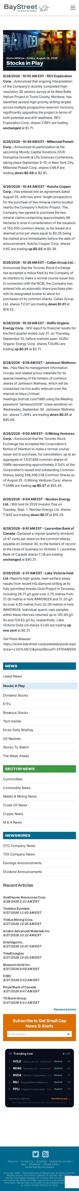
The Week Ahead (16, 756)
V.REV (46, 123)
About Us (13, 1161)
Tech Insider (12, 721)
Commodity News (16, 788)
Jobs (23, 1164)
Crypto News (13, 814)
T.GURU (54, 344)
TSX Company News (19, 854)
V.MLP (54, 168)
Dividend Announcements (22, 872)
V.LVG (44, 625)
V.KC (6, 249)
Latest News (12, 676)
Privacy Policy (51, 1164)
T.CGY (25, 304)
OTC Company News (19, 846)
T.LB (42, 554)
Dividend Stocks (15, 695)
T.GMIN (8, 485)
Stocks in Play (14, 686)
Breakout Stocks (15, 713)
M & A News (12, 822)
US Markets (12, 739)
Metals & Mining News (20, 796)
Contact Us (27, 1161)
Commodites (12, 779)
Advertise (41, 1161)
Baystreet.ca (34, 1172)
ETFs (7, 704)
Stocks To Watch (16, 747)
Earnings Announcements (22, 863)
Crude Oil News (15, 805)
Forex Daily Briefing (18, 730)
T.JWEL (26, 415)
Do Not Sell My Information (39, 1167)
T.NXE (8, 515)
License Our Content (61, 1161)
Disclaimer (34, 1164)
